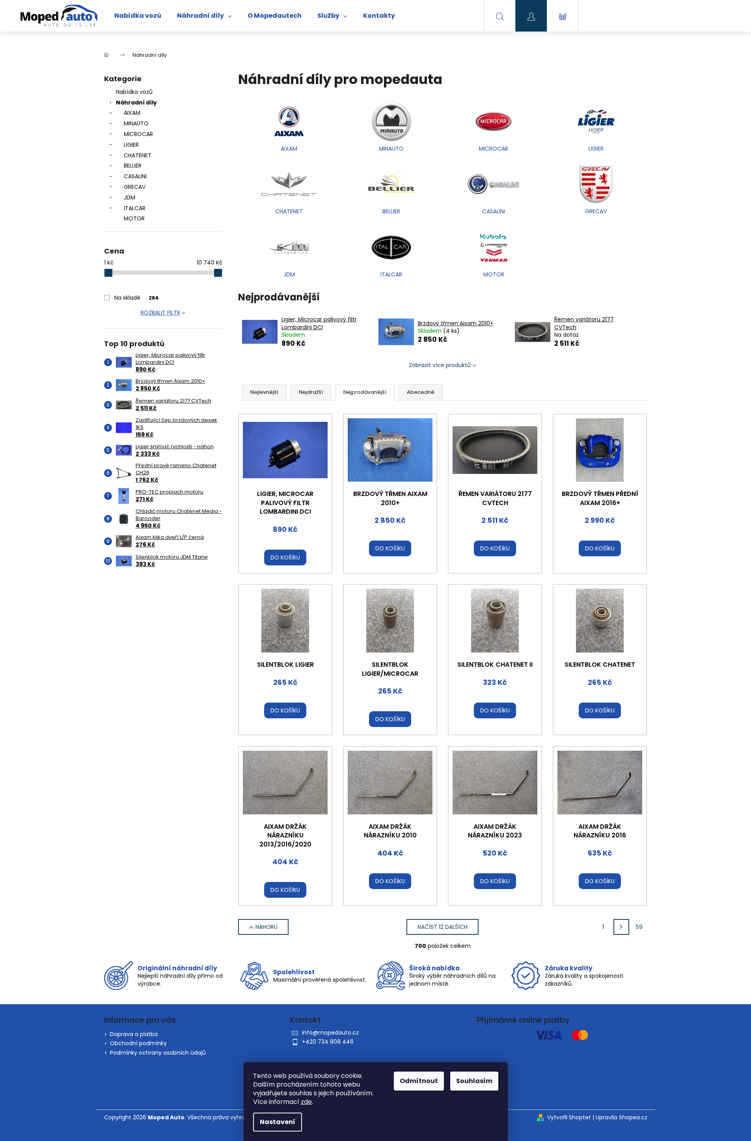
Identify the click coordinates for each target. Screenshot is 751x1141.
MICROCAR (138, 134)
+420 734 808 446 (328, 1042)
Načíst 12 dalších (442, 927)
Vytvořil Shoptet (569, 1117)
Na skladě (136, 298)
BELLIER (133, 166)
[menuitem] (137, 16)
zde (306, 1101)
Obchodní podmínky (138, 1043)
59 (639, 927)
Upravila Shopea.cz (621, 1117)
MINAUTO (136, 123)
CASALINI (135, 176)
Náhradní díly (136, 102)
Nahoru (266, 927)
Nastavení (277, 1121)
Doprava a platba (134, 1034)
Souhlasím (474, 1080)
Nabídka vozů (134, 92)
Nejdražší (311, 392)
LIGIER (131, 145)
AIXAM (132, 113)
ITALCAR (134, 208)
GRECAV (134, 187)
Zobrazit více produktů (440, 365)
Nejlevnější (264, 392)
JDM (129, 197)
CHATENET (137, 155)
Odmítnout (419, 1080)
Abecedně (420, 392)
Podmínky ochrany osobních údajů (158, 1053)
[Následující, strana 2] (621, 927)
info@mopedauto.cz (330, 1033)
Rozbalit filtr (160, 313)
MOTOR (134, 218)
